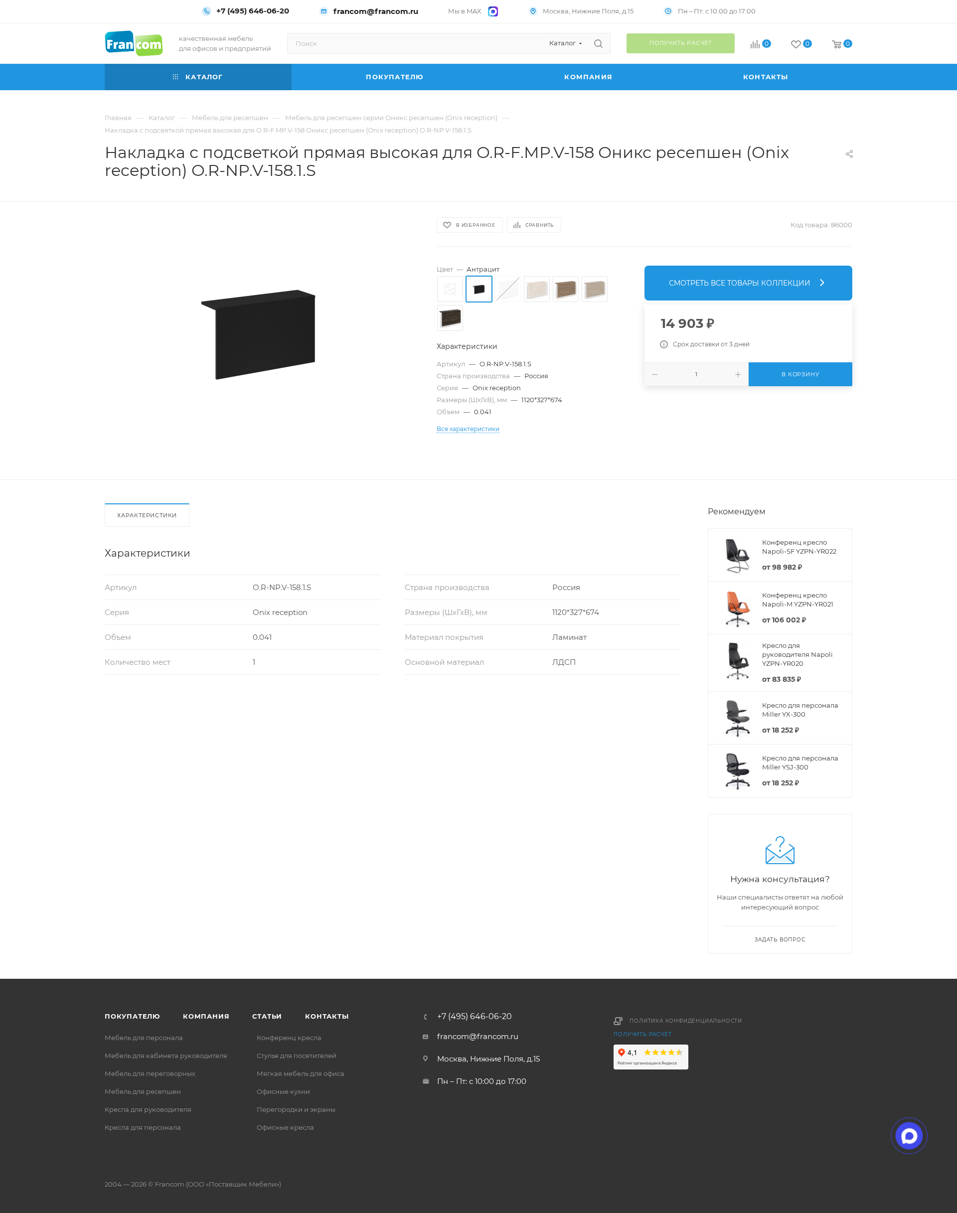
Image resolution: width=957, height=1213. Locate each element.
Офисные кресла (285, 1127)
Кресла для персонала (143, 1127)
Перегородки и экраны (296, 1109)
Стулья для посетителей (296, 1056)
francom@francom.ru (375, 11)
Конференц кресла (289, 1038)
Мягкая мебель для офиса (300, 1073)
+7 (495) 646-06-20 (252, 10)
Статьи (267, 1016)
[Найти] (598, 43)
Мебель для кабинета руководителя (166, 1056)
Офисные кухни (283, 1091)
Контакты (326, 1016)
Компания (206, 1016)
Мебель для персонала (144, 1038)
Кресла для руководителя (148, 1109)
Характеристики (147, 515)
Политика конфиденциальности (686, 1021)
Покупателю (132, 1016)
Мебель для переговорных (150, 1073)
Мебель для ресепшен (143, 1091)
